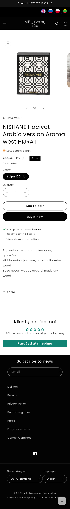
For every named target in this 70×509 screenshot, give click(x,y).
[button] (5, 24)
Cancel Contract (19, 438)
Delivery (13, 387)
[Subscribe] (58, 371)
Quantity (8, 185)
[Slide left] (27, 108)
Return (12, 395)
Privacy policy (27, 497)
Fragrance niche (18, 429)
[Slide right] (43, 108)
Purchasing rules (19, 412)
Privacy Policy (17, 404)
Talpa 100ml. (16, 176)
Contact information (51, 497)
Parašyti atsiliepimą (35, 343)
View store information (23, 239)
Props (11, 421)
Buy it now (35, 217)
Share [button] (11, 292)
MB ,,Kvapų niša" (33, 493)
